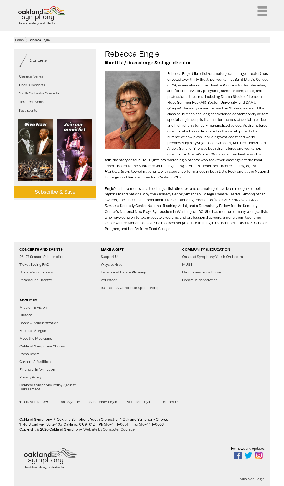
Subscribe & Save (55, 192)
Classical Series (31, 76)
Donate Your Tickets (36, 272)
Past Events (28, 110)
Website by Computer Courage (109, 429)
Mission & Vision (33, 307)
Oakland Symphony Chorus (42, 346)
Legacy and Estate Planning (123, 272)
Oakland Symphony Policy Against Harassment (47, 387)
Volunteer (109, 280)
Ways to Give (111, 265)
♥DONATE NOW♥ (33, 402)
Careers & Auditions (35, 362)
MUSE (187, 265)
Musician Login (138, 402)
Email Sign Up (68, 402)
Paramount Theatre (35, 280)
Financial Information (37, 370)
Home (19, 40)
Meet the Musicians (35, 339)
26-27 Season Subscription (42, 257)
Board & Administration (39, 323)
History (25, 315)
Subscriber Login (103, 402)
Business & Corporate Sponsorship (130, 288)
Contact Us (170, 402)
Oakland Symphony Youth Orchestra (212, 257)
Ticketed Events (31, 102)
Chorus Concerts (32, 85)
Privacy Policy (30, 377)
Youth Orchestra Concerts (39, 93)
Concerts (38, 60)
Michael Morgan (32, 331)
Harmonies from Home (201, 272)
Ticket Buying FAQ (34, 265)
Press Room (29, 354)
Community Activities (199, 280)
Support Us (110, 257)
